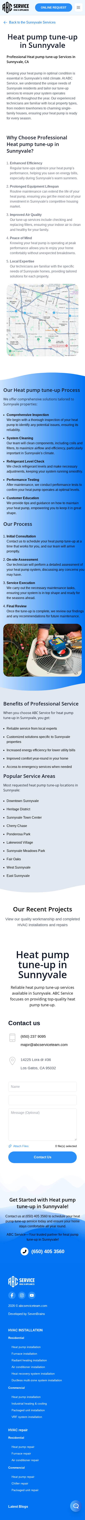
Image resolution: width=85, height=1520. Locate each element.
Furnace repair (21, 1453)
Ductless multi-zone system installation (37, 1380)
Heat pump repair (23, 1446)
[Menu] (79, 7)
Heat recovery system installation (33, 1373)
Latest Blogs (18, 1506)
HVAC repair (18, 1430)
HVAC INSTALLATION (25, 1330)
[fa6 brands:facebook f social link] (12, 1295)
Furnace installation (24, 1353)
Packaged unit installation (28, 1410)
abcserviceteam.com (33, 1305)
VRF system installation (27, 1417)
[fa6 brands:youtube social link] (31, 1295)
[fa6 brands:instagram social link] (22, 1295)
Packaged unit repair (25, 1490)
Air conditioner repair (25, 1460)
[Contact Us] (72, 1502)
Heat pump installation (26, 1347)
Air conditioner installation (28, 1367)
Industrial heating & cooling (29, 1403)
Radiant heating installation (29, 1360)
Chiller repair (20, 1483)
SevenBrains (36, 1314)
